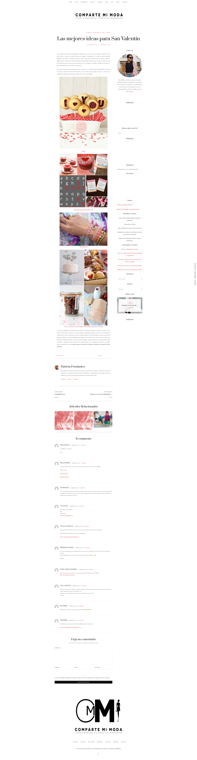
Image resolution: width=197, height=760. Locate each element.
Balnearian (120, 269)
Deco (112, 2)
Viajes (107, 2)
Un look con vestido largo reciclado (133, 265)
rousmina (63, 606)
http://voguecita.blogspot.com (66, 515)
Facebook (63, 379)
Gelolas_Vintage (66, 526)
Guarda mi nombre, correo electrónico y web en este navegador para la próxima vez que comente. (82, 677)
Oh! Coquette (65, 586)
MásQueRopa (65, 445)
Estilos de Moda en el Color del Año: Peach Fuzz (130, 228)
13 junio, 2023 (130, 307)
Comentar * (58, 647)
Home (70, 2)
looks (130, 302)
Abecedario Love (89, 210)
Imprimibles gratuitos (79, 210)
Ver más (131, 91)
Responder (83, 445)
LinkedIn (115, 741)
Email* (76, 667)
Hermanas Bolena (67, 547)
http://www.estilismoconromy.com (67, 575)
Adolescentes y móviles (129, 224)
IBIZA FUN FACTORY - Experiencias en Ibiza (128, 209)
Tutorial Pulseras (83, 247)
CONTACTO (125, 2)
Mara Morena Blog (64, 473)
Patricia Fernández (73, 366)
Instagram (75, 379)
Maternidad (84, 2)
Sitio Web (97, 667)
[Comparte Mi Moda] (98, 15)
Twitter (69, 379)
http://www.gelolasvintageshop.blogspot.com (69, 537)
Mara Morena (65, 463)
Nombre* (57, 667)
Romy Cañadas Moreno (68, 569)
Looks (76, 2)
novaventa (120, 259)
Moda (118, 2)
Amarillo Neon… (60, 394)
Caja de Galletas (79, 326)
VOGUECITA (64, 506)
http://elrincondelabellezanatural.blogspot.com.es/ (70, 627)
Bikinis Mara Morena (64, 477)
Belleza (92, 2)
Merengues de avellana (132, 249)
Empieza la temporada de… (129, 305)
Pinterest (100, 741)
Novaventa (120, 265)
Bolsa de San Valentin (97, 326)
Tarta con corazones (69, 326)
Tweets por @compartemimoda (125, 205)
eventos (89, 32)
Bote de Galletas (87, 326)
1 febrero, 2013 (105, 44)
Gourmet (100, 2)
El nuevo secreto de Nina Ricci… (101, 394)
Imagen (83, 151)
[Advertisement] (129, 115)
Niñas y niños (106, 32)
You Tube (108, 741)
